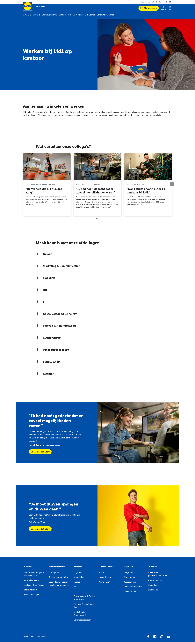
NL (170, 2)
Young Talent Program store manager (34, 574)
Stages (101, 572)
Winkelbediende (31, 580)
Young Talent (104, 582)
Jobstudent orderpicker (59, 577)
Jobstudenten (105, 577)
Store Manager (30, 590)
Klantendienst (80, 577)
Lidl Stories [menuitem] (90, 15)
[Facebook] (148, 637)
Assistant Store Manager (35, 585)
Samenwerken (129, 591)
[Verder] (172, 184)
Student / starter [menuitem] (75, 15)
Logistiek (78, 572)
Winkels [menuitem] (36, 15)
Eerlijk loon (128, 572)
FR (166, 2)
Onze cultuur (129, 577)
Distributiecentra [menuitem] (49, 15)
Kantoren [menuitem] (63, 15)
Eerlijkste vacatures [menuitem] (105, 15)
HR (75, 586)
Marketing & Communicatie (80, 613)
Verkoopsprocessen (82, 620)
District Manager (31, 594)
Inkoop (77, 582)
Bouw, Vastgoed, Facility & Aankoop (84, 598)
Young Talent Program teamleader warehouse (59, 583)
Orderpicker (54, 572)
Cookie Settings (155, 580)
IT (75, 591)
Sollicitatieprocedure (132, 586)
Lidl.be (143, 2)
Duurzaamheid (129, 582)
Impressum (153, 590)
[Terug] (23, 184)
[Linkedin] (155, 637)
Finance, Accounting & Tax (84, 605)
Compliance (153, 585)
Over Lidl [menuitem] (27, 15)
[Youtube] (168, 637)
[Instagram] (161, 637)
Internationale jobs (154, 2)
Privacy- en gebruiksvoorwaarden (157, 574)
